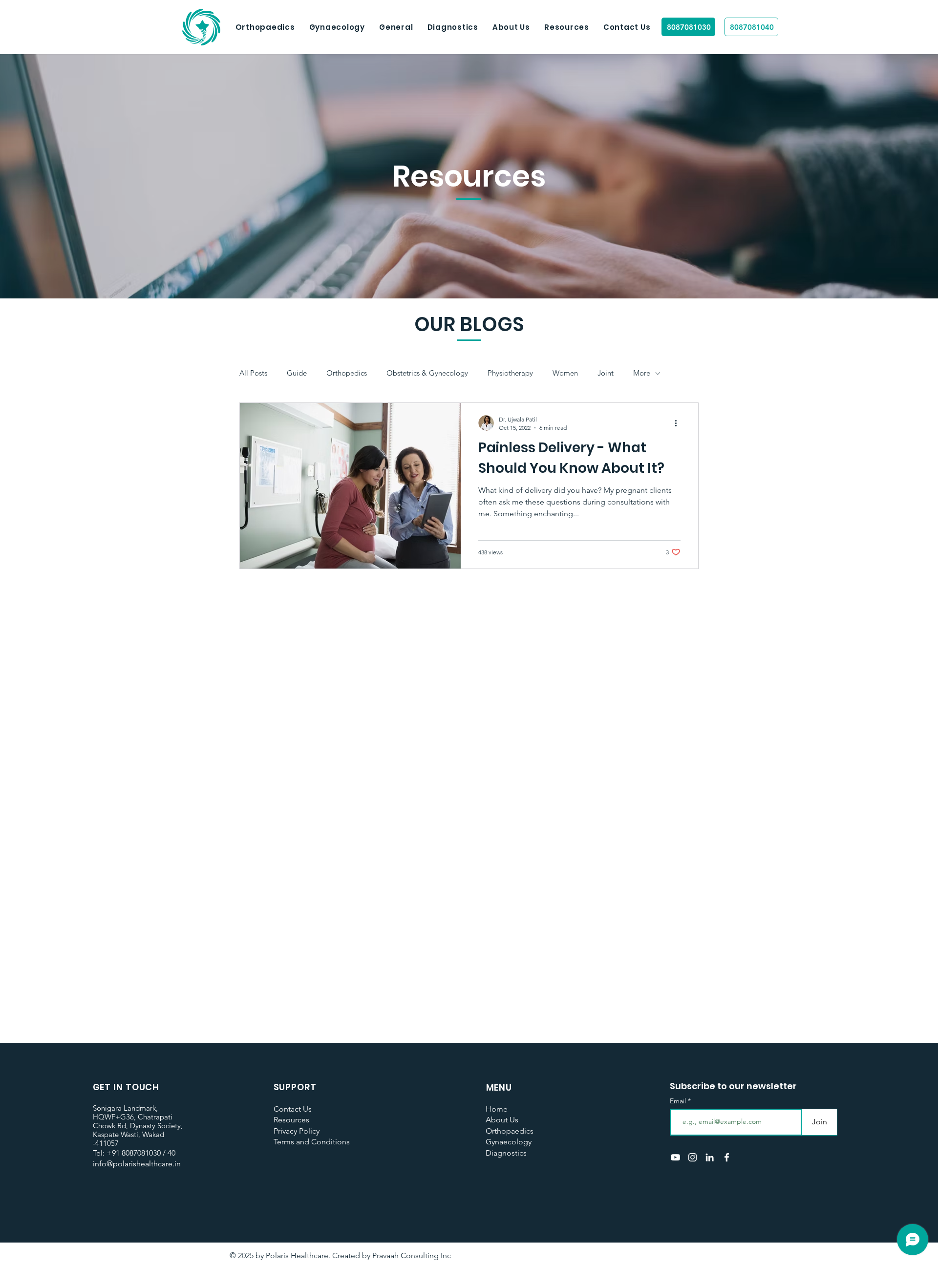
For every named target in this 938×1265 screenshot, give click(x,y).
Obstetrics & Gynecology (427, 373)
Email (679, 1100)
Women (565, 373)
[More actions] (679, 423)
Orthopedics (346, 373)
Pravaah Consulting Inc (411, 1255)
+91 (113, 1153)
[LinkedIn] (709, 1157)
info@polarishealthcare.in (137, 1163)
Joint (605, 373)
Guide (297, 373)
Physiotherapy (510, 373)
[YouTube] (675, 1157)
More (641, 373)
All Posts (253, 373)
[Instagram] (692, 1157)
